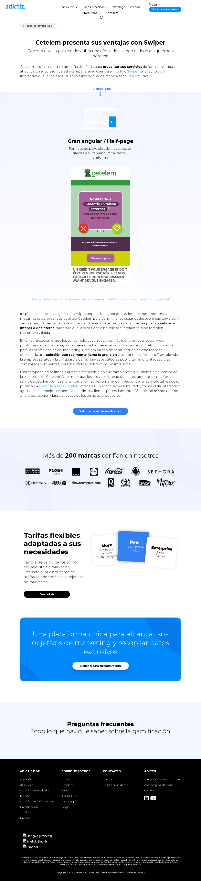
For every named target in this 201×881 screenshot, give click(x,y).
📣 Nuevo (26, 785)
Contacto (112, 13)
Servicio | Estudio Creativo (38, 801)
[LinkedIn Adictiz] (146, 799)
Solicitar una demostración (100, 411)
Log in (156, 4)
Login (65, 807)
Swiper (133, 71)
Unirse (65, 779)
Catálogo (119, 7)
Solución (68, 7)
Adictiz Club (69, 796)
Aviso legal (68, 801)
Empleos (67, 785)
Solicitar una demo (165, 9)
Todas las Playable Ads (38, 25)
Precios (135, 7)
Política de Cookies (135, 872)
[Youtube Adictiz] (153, 799)
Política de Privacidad (113, 872)
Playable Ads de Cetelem (59, 386)
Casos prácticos (93, 7)
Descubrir (46, 594)
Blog (64, 790)
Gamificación (29, 807)
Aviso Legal (94, 872)
